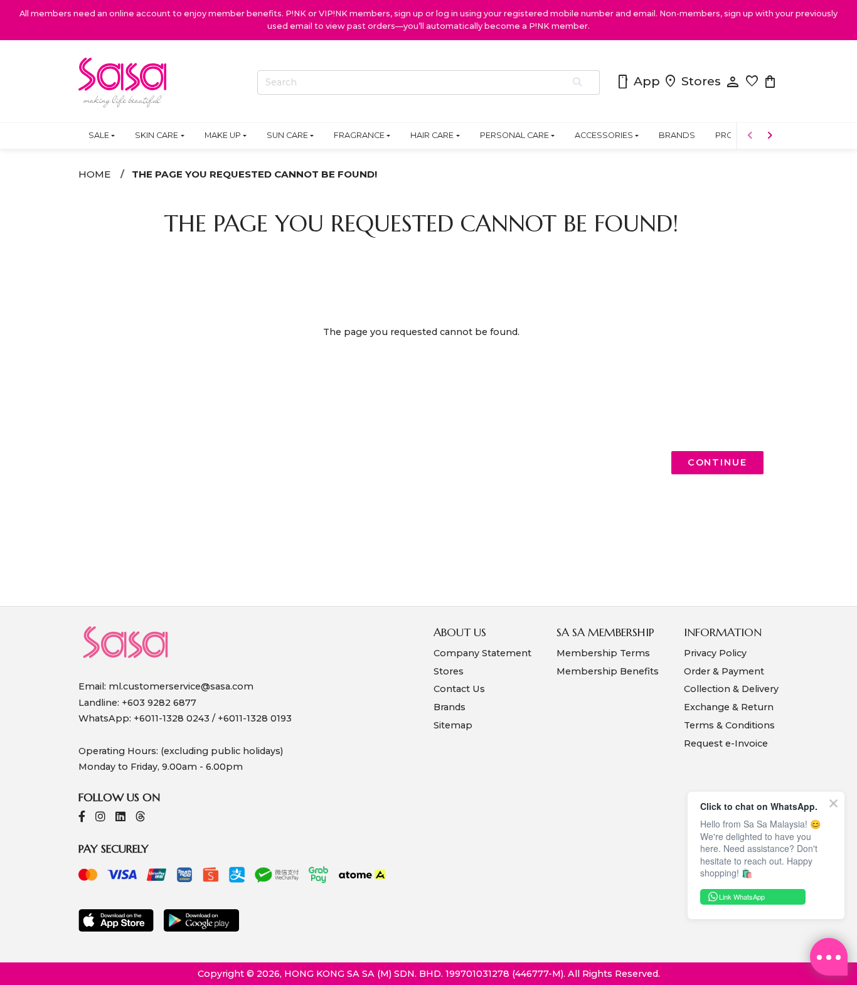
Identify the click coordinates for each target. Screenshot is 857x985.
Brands (450, 707)
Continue (717, 462)
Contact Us (459, 689)
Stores (692, 82)
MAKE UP (223, 135)
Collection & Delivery (731, 689)
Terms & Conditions (729, 725)
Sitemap (453, 725)
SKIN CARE (156, 135)
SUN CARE (287, 135)
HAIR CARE (432, 135)
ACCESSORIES (604, 135)
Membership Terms (603, 653)
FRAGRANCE (359, 135)
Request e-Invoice (726, 743)
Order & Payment (724, 671)
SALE (98, 135)
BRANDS (677, 135)
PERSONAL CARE (514, 135)
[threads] (141, 818)
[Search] (578, 82)
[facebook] (81, 818)
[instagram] (100, 818)
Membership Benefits (607, 671)
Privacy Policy (715, 653)
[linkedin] (120, 818)
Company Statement (482, 653)
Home (94, 174)
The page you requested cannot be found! (254, 174)
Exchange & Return (729, 707)
